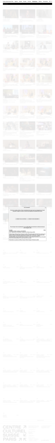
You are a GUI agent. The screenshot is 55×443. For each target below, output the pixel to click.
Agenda (16, 1)
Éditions (40, 1)
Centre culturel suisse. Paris (8, 1)
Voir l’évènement (27, 207)
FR (49, 1)
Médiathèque (34, 1)
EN (51, 1)
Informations (45, 1)
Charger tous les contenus (21, 218)
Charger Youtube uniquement (33, 218)
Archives (29, 1)
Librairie (20, 1)
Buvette (24, 1)
